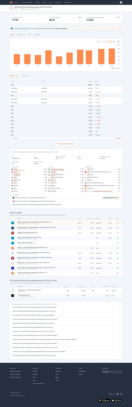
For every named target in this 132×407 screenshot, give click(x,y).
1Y (102, 41)
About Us (58, 371)
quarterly (99, 223)
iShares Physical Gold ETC (25, 242)
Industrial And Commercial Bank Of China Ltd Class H (101, 185)
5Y (109, 41)
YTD (98, 41)
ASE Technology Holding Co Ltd (95, 182)
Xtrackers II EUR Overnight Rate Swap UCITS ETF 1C (32, 247)
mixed (109, 223)
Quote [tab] (29, 34)
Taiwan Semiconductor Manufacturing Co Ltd (99, 171)
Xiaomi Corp (90, 188)
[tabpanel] (66, 55)
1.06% (79, 263)
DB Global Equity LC (24, 295)
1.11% (79, 258)
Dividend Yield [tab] (21, 34)
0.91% (79, 253)
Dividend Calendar (27, 2)
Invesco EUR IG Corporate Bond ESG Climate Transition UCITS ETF (36, 267)
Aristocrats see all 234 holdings (102, 191)
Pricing (44, 2)
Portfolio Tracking (15, 374)
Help (34, 380)
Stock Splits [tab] (25, 75)
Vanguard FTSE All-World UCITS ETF (27, 232)
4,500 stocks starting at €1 (30, 197)
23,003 (83, 290)
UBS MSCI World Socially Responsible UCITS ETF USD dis (33, 252)
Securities (58, 2)
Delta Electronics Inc (92, 177)
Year (113, 68)
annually (113, 290)
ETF (118, 223)
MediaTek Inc (90, 169)
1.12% (92, 290)
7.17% (91, 223)
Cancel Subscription (38, 383)
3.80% (79, 223)
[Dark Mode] (117, 2)
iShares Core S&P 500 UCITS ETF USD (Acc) (29, 237)
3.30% (79, 268)
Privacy (81, 374)
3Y (105, 41)
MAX (114, 41)
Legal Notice (82, 371)
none (97, 238)
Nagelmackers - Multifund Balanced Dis (29, 290)
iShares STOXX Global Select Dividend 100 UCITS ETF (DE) (34, 222)
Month (117, 68)
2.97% (79, 228)
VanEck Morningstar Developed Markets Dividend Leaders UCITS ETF (36, 227)
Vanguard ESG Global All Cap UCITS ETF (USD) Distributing (34, 257)
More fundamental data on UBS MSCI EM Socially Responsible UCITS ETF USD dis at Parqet (38, 204)
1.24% (79, 233)
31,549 (83, 295)
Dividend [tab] (12, 34)
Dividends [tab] (14, 75)
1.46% (67, 295)
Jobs (57, 374)
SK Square (90, 180)
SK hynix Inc (90, 174)
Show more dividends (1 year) (66, 144)
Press (57, 380)
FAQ (34, 377)
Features (37, 2)
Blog (57, 377)
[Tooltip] (17, 195)
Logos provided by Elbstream (17, 395)
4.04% (67, 290)
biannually (99, 253)
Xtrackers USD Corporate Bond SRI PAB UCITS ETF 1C (32, 272)
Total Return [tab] (37, 34)
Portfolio (67, 2)
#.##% (90, 19)
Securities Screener (15, 377)
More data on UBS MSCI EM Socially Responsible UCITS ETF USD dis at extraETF (35, 201)
